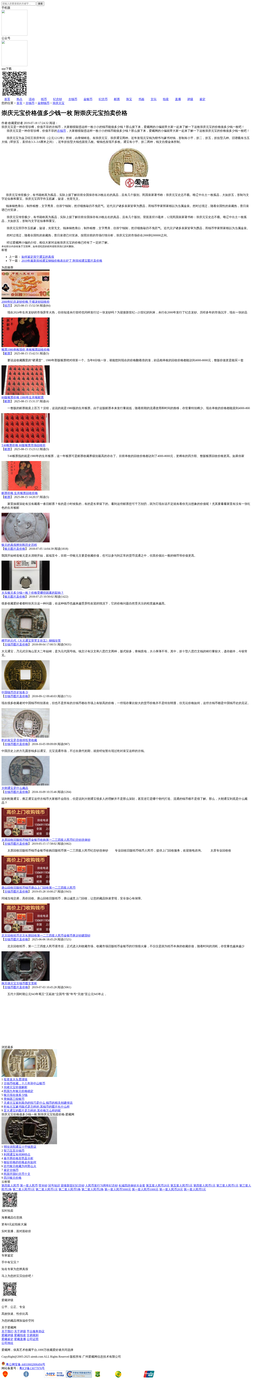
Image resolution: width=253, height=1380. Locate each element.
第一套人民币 (29, 1185)
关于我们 (7, 1331)
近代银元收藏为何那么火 (20, 1166)
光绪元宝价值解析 (15, 1087)
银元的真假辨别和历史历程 (19, 544)
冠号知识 (54, 1185)
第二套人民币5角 (70, 1189)
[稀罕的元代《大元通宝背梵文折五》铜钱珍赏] (25, 637)
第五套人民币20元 (158, 1185)
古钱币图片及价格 (16, 644)
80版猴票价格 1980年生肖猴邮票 (22, 397)
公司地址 (7, 1343)
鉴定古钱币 (11, 1170)
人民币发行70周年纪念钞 (101, 1185)
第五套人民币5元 (181, 1185)
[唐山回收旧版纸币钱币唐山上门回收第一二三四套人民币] (25, 884)
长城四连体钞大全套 (132, 1185)
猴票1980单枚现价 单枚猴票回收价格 (25, 349)
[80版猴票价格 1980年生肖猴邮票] (25, 393)
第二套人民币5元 (24, 1189)
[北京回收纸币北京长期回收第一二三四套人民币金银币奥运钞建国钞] (25, 932)
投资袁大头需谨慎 (15, 1079)
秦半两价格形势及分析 (18, 1158)
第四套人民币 (10, 1185)
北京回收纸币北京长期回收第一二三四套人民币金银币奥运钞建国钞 (45, 935)
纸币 (44, 99)
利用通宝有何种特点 (17, 1154)
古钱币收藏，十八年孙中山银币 (24, 1083)
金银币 (88, 99)
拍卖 (166, 99)
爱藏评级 (7, 1335)
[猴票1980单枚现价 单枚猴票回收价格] (25, 346)
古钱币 (72, 99)
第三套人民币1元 (227, 1185)
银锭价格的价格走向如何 (20, 1162)
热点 (19, 99)
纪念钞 (57, 99)
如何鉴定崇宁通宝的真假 (37, 256)
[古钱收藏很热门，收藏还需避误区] (29, 1076)
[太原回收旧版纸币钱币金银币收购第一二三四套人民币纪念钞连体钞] (25, 836)
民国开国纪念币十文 (17, 1173)
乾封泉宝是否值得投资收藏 (19, 740)
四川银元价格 (12, 1177)
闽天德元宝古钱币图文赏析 (19, 983)
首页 (7, 99)
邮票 (117, 99)
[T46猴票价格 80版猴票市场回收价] (25, 441)
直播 (178, 99)
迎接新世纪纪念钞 (72, 1185)
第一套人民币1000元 (145, 1189)
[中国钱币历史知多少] (25, 688)
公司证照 (33, 1339)
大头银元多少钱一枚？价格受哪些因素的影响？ (32, 592)
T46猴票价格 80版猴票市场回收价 (23, 445)
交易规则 (33, 1335)
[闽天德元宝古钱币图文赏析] (25, 979)
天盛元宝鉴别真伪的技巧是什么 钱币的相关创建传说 (38, 1102)
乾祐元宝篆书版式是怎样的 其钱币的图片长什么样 (37, 1106)
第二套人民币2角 (92, 1189)
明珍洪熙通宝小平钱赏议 (20, 1146)
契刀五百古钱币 (14, 1150)
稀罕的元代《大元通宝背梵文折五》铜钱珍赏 (31, 640)
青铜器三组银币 (14, 1098)
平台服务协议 (35, 1331)
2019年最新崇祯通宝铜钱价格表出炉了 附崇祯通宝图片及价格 (61, 260)
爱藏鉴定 (7, 1339)
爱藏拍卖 (20, 1335)
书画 (141, 99)
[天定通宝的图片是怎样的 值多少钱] (29, 1143)
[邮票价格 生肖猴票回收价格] (25, 489)
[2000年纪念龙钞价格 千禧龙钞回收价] (25, 298)
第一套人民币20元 (171, 1189)
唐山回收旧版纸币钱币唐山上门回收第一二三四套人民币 (38, 887)
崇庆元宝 (58, 103)
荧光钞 (43, 1185)
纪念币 (103, 99)
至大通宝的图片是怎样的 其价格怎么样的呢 (32, 1110)
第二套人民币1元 (47, 1189)
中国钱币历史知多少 (14, 692)
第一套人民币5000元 (117, 1189)
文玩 (154, 99)
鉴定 (202, 99)
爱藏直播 (20, 1339)
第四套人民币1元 (204, 1185)
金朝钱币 (43, 103)
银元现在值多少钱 (15, 1095)
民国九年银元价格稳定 (18, 1091)
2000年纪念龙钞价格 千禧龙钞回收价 (25, 301)
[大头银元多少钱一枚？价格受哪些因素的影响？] (25, 589)
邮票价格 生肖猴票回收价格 (19, 493)
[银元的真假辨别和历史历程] (25, 541)
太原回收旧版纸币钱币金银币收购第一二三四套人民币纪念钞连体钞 (45, 839)
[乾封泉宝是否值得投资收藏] (25, 736)
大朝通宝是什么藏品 (14, 788)
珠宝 (129, 99)
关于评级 (20, 1331)
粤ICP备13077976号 (32, 1368)
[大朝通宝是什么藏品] (25, 784)
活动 (32, 99)
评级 (190, 99)
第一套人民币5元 (195, 1189)
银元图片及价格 (14, 548)
